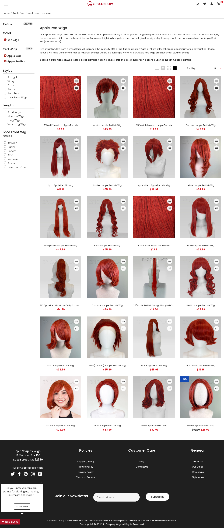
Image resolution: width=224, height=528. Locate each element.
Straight (12, 77)
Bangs (11, 89)
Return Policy (86, 466)
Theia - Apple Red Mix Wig (200, 245)
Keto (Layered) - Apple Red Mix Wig (107, 365)
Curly (10, 85)
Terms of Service (85, 477)
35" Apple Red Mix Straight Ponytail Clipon (155, 305)
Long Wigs (13, 120)
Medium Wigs (15, 116)
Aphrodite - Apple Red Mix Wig (154, 185)
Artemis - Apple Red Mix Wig (200, 365)
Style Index (198, 477)
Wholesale (198, 472)
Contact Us (142, 466)
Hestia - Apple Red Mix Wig (201, 305)
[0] (218, 4)
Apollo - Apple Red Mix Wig (107, 125)
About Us (198, 461)
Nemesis (12, 159)
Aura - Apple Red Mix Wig (60, 365)
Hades (11, 147)
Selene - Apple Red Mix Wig (60, 425)
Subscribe (157, 497)
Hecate (11, 151)
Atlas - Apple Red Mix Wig (107, 425)
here (57, 41)
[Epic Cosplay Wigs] (101, 4)
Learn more (22, 506)
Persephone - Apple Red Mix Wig (61, 245)
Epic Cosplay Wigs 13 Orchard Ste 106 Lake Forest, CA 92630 (28, 455)
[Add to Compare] (76, 88)
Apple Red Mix (16, 61)
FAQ (141, 461)
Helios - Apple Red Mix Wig (201, 185)
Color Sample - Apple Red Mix (154, 245)
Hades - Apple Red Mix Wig (107, 185)
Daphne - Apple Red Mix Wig (201, 125)
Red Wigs (13, 40)
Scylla (11, 163)
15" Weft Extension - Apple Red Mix (60, 125)
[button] (26, 521)
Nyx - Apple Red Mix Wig (60, 185)
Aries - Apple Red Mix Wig (154, 425)
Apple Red (14, 56)
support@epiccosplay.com (28, 467)
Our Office (198, 466)
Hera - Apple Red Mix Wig (107, 245)
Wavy (10, 81)
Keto (10, 155)
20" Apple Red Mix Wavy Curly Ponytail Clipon (64, 305)
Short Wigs (14, 112)
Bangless (13, 93)
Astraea (12, 143)
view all (28, 23)
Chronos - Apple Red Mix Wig (107, 305)
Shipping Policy (85, 461)
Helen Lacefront (17, 167)
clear (29, 48)
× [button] (42, 482)
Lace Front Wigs (17, 97)
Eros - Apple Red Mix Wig (154, 365)
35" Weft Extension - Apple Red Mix (154, 125)
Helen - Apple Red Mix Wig (200, 425)
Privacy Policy (85, 472)
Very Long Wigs (16, 124)
